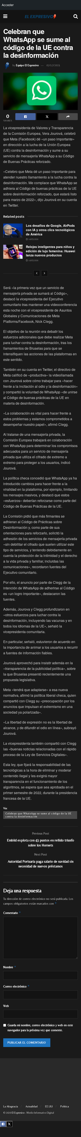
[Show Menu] (5, 16)
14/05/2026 (33, 239)
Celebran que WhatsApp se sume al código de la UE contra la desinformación (38, 815)
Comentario (12, 913)
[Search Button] (75, 16)
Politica (64, 1106)
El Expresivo (18, 1112)
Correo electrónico (16, 986)
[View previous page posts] (36, 273)
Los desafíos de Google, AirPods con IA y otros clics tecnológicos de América (50, 229)
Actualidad (31, 1106)
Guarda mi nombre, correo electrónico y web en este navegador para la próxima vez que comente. (40, 1027)
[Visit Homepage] (40, 16)
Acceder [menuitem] (8, 5)
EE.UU (49, 1106)
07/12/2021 (53, 65)
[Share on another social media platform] (68, 116)
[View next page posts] (44, 273)
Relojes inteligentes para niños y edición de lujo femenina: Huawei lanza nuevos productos (50, 250)
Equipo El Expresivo (27, 65)
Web (6, 1006)
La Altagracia (10, 1106)
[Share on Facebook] (25, 116)
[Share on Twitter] (47, 116)
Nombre (9, 967)
